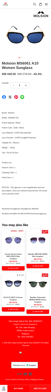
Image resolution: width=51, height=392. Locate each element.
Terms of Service (11, 379)
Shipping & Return (37, 379)
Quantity (5, 83)
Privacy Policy (24, 379)
